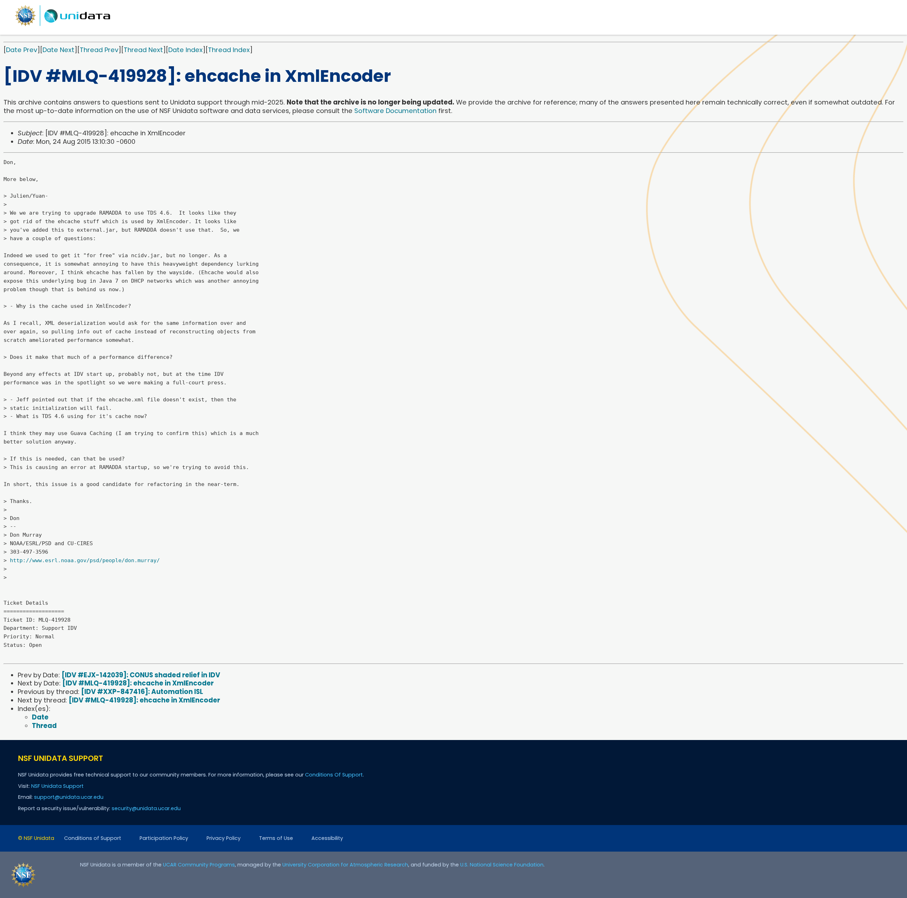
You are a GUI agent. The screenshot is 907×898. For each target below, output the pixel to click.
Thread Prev (99, 49)
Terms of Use (276, 838)
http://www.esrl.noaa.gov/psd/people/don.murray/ (85, 560)
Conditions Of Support (334, 774)
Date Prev (21, 49)
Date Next (58, 49)
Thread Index (229, 49)
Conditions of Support (92, 838)
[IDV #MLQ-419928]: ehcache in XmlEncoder (138, 683)
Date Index (185, 49)
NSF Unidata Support (57, 786)
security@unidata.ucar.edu (146, 808)
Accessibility (327, 838)
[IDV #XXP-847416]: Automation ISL (142, 691)
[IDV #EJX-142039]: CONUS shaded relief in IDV (141, 675)
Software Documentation (395, 110)
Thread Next (143, 49)
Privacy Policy (224, 838)
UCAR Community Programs (199, 864)
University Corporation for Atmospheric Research (345, 864)
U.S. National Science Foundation (501, 864)
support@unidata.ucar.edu (68, 797)
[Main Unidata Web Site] (63, 25)
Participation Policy (164, 838)
